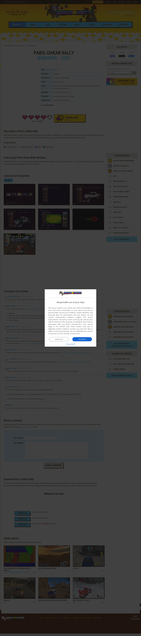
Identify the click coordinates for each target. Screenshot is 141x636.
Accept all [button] (82, 339)
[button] (70, 344)
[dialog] (70, 318)
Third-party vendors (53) (67, 320)
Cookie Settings (63, 333)
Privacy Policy (75, 333)
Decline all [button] (59, 339)
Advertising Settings (62, 331)
